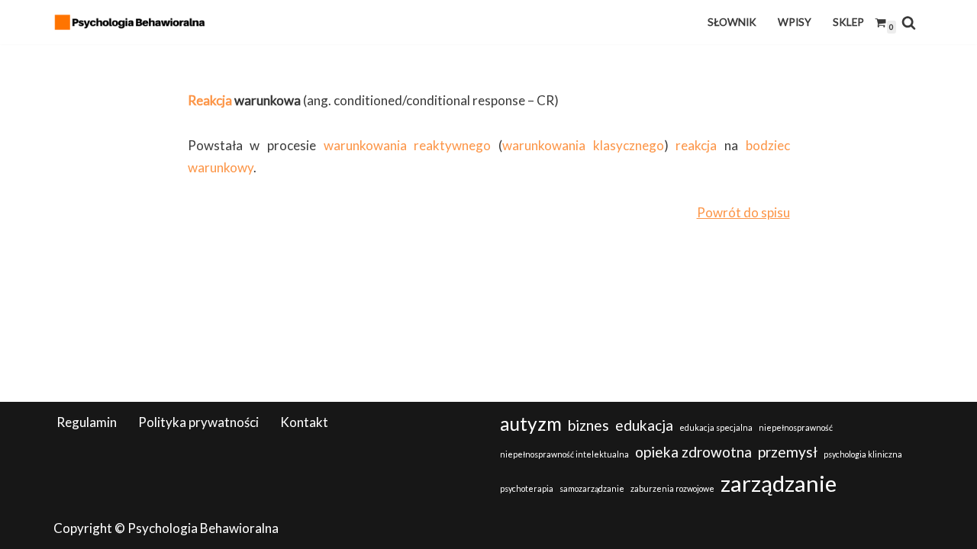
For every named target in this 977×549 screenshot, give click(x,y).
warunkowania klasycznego (583, 145)
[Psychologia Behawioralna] (133, 22)
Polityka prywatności (198, 422)
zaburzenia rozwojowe (672, 488)
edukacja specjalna (716, 427)
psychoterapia (526, 488)
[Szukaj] (908, 22)
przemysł (787, 452)
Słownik (732, 22)
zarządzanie (779, 483)
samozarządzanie (591, 488)
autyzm (531, 424)
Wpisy (794, 22)
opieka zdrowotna (693, 452)
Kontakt (304, 422)
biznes (588, 425)
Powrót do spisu (743, 212)
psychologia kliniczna (863, 454)
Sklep (848, 22)
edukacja (644, 425)
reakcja (696, 145)
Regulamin (86, 422)
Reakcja (210, 100)
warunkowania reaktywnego (408, 145)
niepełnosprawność (796, 427)
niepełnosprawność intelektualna (564, 454)
